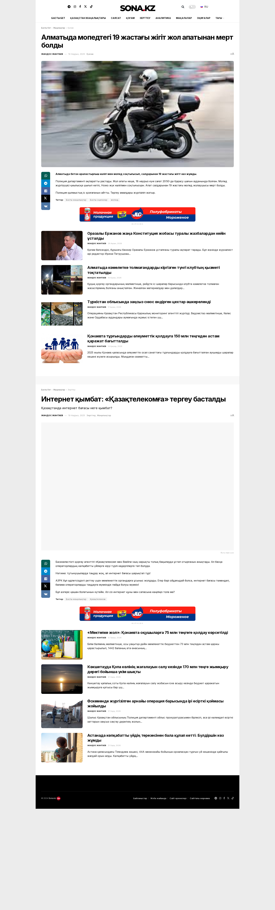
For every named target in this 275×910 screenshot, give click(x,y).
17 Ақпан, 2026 (114, 307)
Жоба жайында (158, 798)
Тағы (218, 18)
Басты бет (58, 18)
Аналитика (163, 18)
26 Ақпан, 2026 (115, 243)
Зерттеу (145, 18)
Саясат (116, 18)
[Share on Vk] (45, 206)
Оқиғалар (203, 18)
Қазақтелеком (98, 599)
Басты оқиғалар (98, 200)
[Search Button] (183, 7)
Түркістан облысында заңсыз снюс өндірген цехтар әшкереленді (149, 301)
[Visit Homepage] (137, 7)
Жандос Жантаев (52, 54)
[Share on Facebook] (45, 191)
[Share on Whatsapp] (45, 175)
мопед (114, 200)
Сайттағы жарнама (200, 798)
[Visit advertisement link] (137, 214)
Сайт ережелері (178, 798)
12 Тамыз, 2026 (114, 638)
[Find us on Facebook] (80, 7)
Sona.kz (52, 798)
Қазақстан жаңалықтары (88, 18)
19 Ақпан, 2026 (114, 278)
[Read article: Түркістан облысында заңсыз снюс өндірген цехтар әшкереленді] (62, 314)
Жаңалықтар (59, 28)
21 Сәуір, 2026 (114, 677)
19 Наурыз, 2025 (76, 54)
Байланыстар (140, 798)
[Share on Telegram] (45, 183)
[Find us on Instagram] (75, 7)
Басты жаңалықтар (76, 200)
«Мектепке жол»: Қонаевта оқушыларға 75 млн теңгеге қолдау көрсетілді (157, 632)
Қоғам (130, 18)
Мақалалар (184, 18)
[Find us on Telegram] (69, 7)
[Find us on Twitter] (85, 7)
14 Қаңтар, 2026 (115, 346)
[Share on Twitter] (45, 198)
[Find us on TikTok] (91, 7)
